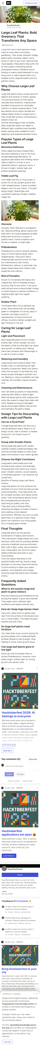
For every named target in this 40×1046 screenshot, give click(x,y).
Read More (7, 751)
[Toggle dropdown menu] (37, 668)
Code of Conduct (14, 781)
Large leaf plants (8, 49)
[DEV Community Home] (8, 3)
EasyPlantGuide (13, 25)
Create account (31, 3)
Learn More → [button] (9, 856)
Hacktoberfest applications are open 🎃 (19, 832)
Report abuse (27, 781)
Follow (20, 875)
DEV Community (20, 901)
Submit (9, 774)
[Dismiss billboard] (36, 993)
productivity (7, 45)
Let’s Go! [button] (7, 1042)
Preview (20, 774)
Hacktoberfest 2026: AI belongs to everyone (18, 714)
